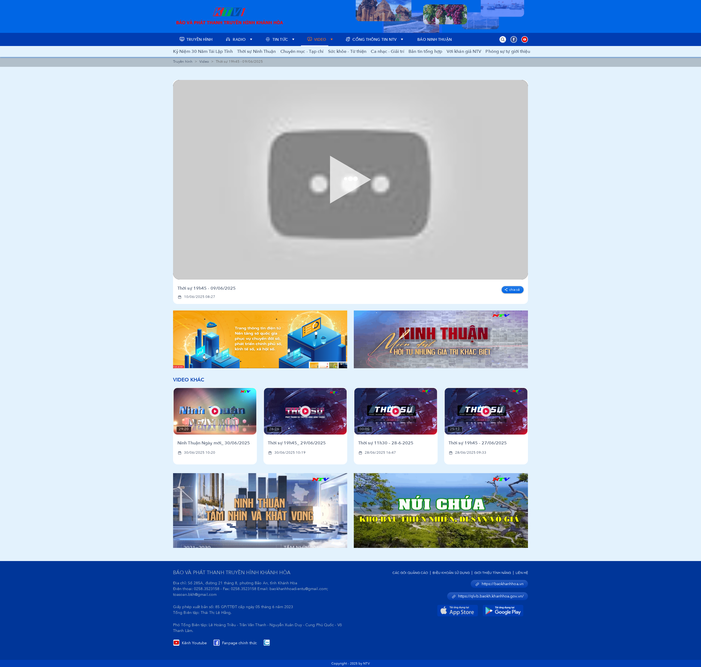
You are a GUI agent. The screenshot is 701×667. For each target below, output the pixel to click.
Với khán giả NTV (464, 51)
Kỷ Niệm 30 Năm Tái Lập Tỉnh (203, 51)
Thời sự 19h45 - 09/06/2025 (206, 288)
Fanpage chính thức (239, 643)
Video (204, 61)
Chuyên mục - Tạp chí (302, 51)
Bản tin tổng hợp (425, 51)
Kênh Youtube (194, 643)
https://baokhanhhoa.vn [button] (503, 583)
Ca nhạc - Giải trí (387, 51)
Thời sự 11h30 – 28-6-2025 (386, 443)
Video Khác (188, 379)
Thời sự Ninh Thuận (256, 51)
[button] (502, 39)
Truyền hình (183, 61)
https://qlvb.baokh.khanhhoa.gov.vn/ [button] (491, 596)
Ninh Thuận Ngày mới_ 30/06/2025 (213, 443)
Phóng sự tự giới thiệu (507, 51)
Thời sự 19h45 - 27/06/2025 (478, 443)
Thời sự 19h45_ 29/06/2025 (297, 443)
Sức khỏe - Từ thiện (347, 51)
